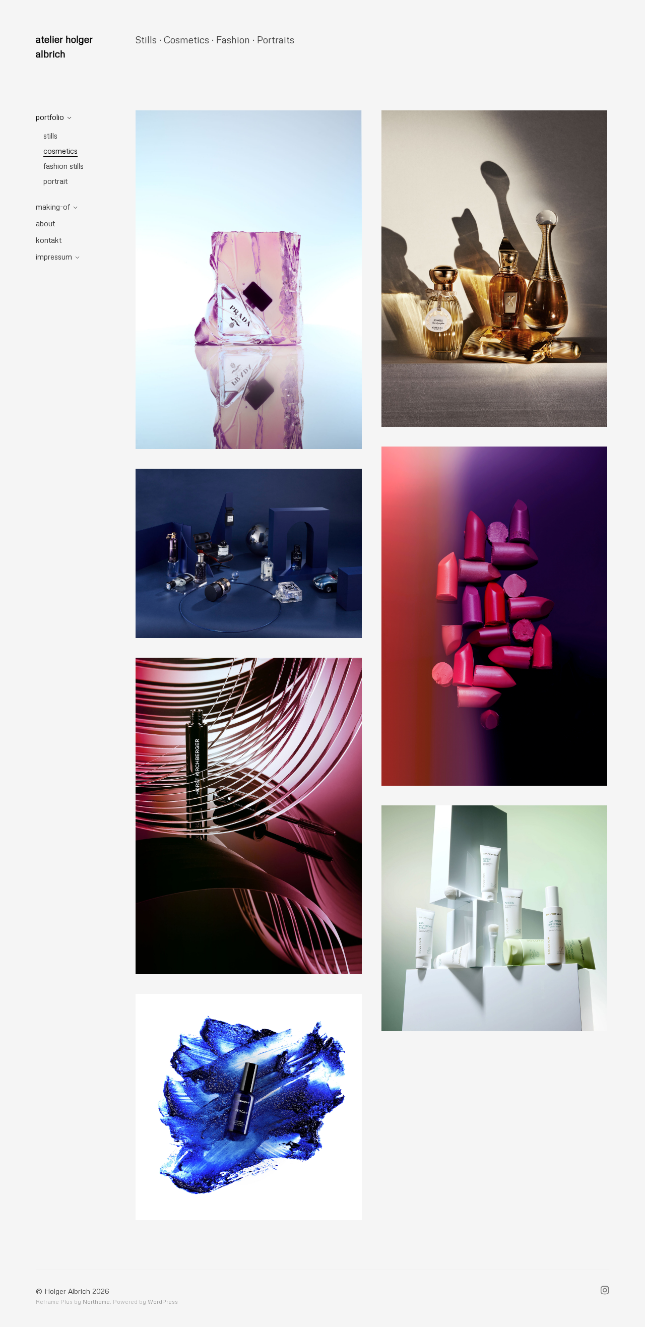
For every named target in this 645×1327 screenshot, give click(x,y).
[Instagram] (605, 1291)
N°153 (494, 918)
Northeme (96, 1301)
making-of (53, 206)
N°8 (494, 268)
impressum (54, 256)
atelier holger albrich (64, 46)
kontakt (48, 239)
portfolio (50, 116)
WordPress (163, 1301)
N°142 (248, 815)
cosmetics (60, 150)
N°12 (249, 279)
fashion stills (63, 165)
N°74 (248, 553)
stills (50, 135)
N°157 (248, 1106)
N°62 (494, 615)
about (45, 223)
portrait (55, 180)
